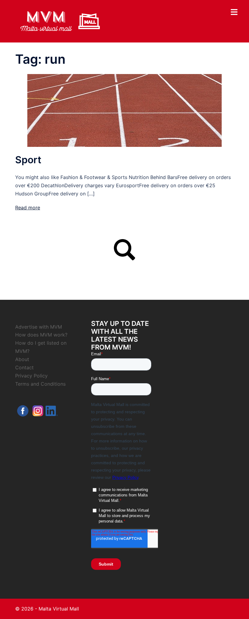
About (22, 359)
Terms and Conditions (40, 384)
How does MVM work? (41, 335)
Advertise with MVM (38, 327)
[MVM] (60, 21)
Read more (27, 208)
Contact (24, 367)
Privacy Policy (31, 376)
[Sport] (124, 110)
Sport (28, 160)
